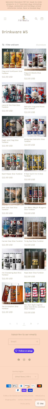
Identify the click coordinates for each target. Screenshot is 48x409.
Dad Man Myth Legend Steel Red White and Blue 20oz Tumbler (34, 307)
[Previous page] (10, 323)
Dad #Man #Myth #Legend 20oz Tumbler (35, 209)
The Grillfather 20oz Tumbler (10, 307)
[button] (5, 19)
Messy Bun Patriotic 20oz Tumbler (34, 140)
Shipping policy (10, 400)
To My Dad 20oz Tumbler (34, 241)
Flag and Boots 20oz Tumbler (32, 74)
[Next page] (38, 323)
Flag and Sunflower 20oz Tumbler (12, 72)
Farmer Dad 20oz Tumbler (12, 241)
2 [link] (24, 323)
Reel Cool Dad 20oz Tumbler (9, 209)
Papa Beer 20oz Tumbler (34, 273)
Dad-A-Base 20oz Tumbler (12, 174)
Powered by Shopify (26, 396)
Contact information (25, 400)
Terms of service (39, 400)
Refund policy (40, 396)
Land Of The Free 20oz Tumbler (11, 106)
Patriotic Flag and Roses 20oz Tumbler (34, 108)
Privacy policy (25, 404)
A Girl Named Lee (14, 396)
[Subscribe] (37, 342)
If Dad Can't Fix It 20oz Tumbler (33, 175)
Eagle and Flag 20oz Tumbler (10, 141)
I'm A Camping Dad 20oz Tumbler (11, 274)
